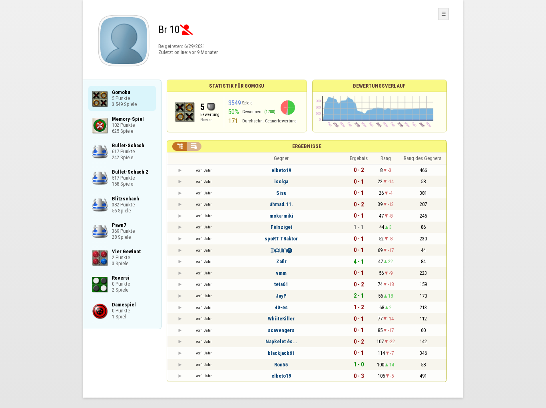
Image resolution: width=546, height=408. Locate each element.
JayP (281, 296)
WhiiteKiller (281, 319)
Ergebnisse (306, 146)
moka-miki (281, 216)
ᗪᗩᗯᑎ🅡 (281, 251)
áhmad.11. (281, 204)
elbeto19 (281, 170)
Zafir (281, 261)
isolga (281, 181)
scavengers (281, 330)
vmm (281, 273)
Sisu (281, 193)
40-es (281, 307)
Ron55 (281, 365)
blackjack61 (281, 353)
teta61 (281, 284)
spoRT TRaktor (281, 239)
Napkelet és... (281, 341)
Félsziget (281, 227)
